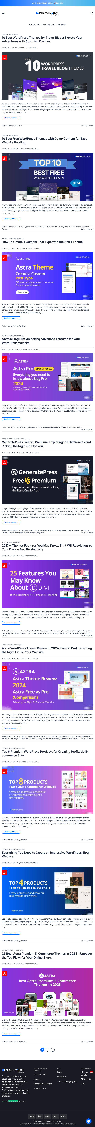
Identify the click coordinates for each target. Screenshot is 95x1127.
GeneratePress (8, 439)
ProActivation (31, 48)
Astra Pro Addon (38, 427)
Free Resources (49, 227)
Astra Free (47, 736)
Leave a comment (87, 126)
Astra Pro (55, 736)
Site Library (84, 530)
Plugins (5, 748)
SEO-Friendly (75, 530)
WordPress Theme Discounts (69, 633)
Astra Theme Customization (80, 736)
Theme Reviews (76, 227)
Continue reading (11, 117)
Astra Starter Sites (65, 736)
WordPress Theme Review (69, 739)
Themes (5, 34)
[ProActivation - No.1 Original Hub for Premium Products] (47, 13)
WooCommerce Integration (35, 533)
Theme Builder (7, 533)
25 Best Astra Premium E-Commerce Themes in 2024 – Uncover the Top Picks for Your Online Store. (47, 955)
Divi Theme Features (54, 631)
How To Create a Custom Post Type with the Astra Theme (42, 242)
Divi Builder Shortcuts (39, 631)
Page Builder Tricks (85, 631)
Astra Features (38, 736)
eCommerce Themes (36, 227)
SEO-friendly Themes (62, 227)
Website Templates (18, 533)
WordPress (13, 34)
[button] (3, 13)
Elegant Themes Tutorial (70, 631)
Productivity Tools (8, 633)
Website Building (36, 739)
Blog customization (51, 427)
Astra (4, 238)
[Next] (53, 1050)
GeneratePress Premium (62, 530)
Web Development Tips (22, 633)
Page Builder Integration (22, 739)
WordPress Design (53, 633)
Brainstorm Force (7, 739)
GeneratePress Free (46, 530)
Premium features (76, 427)
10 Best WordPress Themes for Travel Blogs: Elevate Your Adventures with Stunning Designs (42, 39)
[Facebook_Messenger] (88, 1121)
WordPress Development (51, 739)
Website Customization (38, 633)
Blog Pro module (63, 427)
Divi (3, 542)
